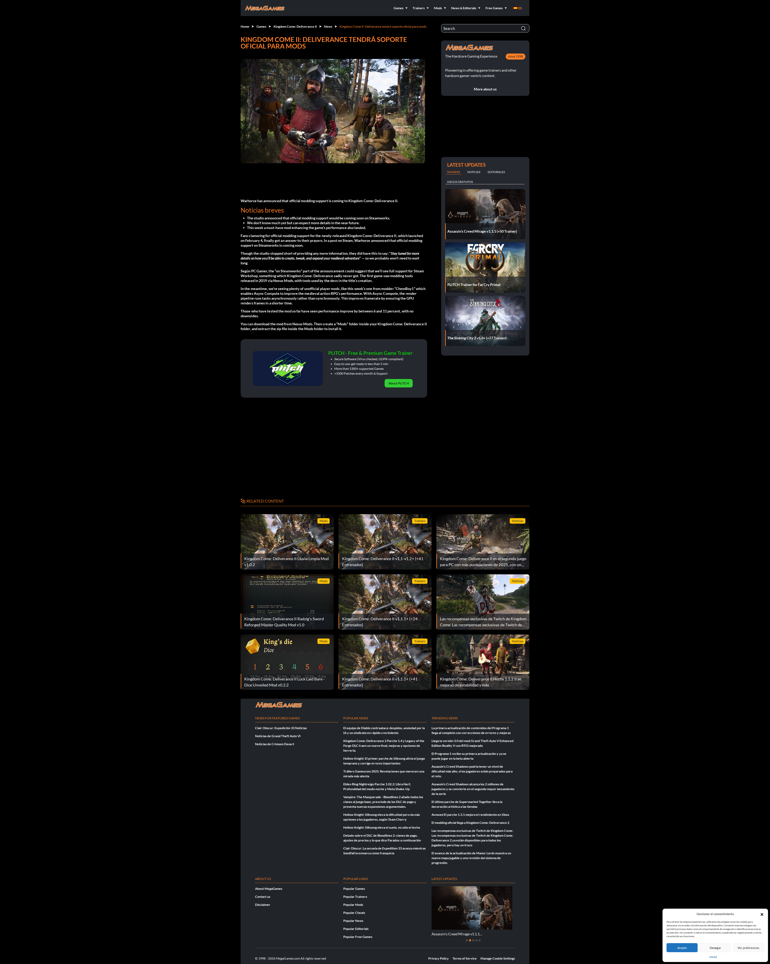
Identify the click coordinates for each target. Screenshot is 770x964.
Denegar (715, 948)
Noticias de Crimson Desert (274, 744)
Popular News (353, 920)
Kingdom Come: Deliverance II (295, 26)
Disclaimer (262, 904)
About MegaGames (268, 888)
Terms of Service (465, 958)
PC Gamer (258, 271)
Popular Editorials (356, 929)
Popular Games (354, 888)
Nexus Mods (302, 324)
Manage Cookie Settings (497, 958)
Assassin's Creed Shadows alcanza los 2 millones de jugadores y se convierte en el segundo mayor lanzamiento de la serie (473, 789)
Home (245, 26)
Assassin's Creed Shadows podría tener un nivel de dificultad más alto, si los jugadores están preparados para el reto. (472, 771)
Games (261, 26)
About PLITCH (399, 383)
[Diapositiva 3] (473, 940)
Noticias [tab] (473, 172)
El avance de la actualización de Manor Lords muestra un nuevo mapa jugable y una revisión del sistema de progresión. (471, 858)
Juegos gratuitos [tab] (460, 181)
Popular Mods (353, 904)
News (328, 26)
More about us (485, 89)
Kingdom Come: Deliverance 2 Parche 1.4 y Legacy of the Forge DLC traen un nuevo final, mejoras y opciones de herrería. (383, 745)
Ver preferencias (748, 948)
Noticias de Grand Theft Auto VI (278, 736)
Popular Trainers (355, 896)
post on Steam (341, 240)
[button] (762, 914)
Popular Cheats (354, 912)
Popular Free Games (357, 937)
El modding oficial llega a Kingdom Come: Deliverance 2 (470, 822)
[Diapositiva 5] (480, 940)
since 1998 (515, 56)
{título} (713, 956)
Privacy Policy (438, 958)
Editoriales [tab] (496, 172)
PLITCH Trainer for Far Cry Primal (458, 934)
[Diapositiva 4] (476, 940)
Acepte (682, 948)
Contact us (262, 896)
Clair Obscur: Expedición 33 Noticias (281, 728)
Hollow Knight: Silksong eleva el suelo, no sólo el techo (381, 827)
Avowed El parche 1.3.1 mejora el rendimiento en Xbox (470, 814)
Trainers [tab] (453, 172)
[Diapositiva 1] (467, 940)
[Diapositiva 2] (470, 940)
